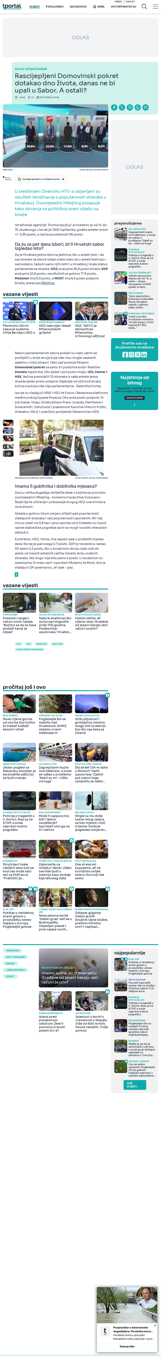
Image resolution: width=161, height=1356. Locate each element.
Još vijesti (132, 1085)
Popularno (55, 6)
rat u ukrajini (15, 957)
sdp (29, 644)
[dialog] (127, 1319)
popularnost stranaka (30, 649)
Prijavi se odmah (134, 398)
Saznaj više (127, 1346)
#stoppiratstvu (123, 6)
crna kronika (15, 970)
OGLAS (80, 38)
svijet (10, 976)
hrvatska (41, 644)
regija (10, 963)
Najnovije (78, 6)
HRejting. (47, 283)
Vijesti (34, 6)
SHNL (101, 6)
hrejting (57, 644)
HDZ (19, 644)
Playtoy (130, 2)
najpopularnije (129, 953)
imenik (118, 2)
